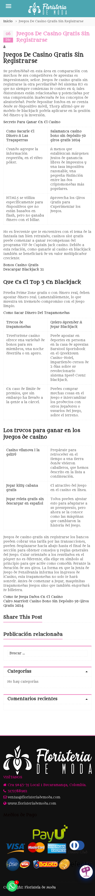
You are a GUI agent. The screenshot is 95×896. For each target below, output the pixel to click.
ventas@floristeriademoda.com (34, 797)
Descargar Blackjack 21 (23, 269)
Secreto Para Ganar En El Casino (31, 122)
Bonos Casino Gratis (20, 265)
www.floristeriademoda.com (32, 803)
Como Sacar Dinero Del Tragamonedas (36, 313)
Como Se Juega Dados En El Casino (33, 597)
